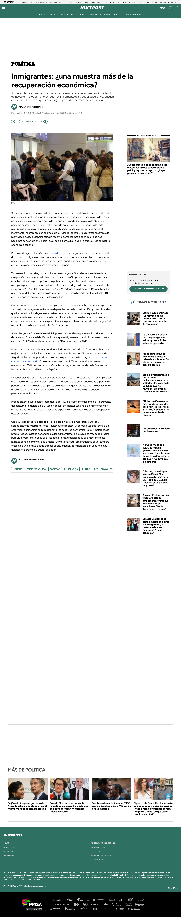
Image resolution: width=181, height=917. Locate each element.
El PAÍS (58, 900)
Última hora (163, 7)
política (43, 15)
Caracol (141, 900)
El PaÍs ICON (96, 908)
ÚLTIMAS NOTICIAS (133, 15)
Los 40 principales (71, 900)
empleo (86, 469)
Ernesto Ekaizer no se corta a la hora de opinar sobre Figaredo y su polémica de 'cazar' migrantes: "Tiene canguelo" (156, 525)
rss (5, 860)
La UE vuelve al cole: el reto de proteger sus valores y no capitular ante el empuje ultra (155, 339)
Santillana (85, 900)
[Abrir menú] (3, 7)
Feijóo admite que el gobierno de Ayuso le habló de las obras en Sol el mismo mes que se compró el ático (156, 359)
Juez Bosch (121, 2)
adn (130, 900)
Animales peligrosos (168, 2)
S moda (108, 908)
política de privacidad (100, 856)
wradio (85, 904)
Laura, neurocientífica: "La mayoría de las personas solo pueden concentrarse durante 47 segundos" (155, 318)
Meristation (134, 908)
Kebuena (138, 904)
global (54, 15)
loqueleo (120, 908)
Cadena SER (112, 900)
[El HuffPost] (92, 7)
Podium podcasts (84, 908)
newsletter (8, 856)
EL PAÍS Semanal (118, 904)
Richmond (56, 908)
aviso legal (95, 851)
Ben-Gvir (68, 2)
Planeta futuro (128, 904)
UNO (77, 904)
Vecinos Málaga (150, 2)
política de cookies (99, 847)
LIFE (73, 15)
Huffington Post (62, 904)
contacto (8, 851)
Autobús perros (135, 2)
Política (23, 64)
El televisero (95, 15)
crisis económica (36, 469)
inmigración (71, 469)
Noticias (17, 469)
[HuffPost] (13, 834)
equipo (6, 843)
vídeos (81, 15)
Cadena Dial (107, 904)
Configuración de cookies (102, 843)
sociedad (55, 469)
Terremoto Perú (56, 2)
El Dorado (62, 253)
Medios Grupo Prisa (33, 909)
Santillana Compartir (100, 900)
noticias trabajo (113, 15)
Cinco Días (96, 904)
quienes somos (10, 847)
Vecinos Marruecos (24, 2)
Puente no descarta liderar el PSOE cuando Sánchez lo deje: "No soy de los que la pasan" (111, 806)
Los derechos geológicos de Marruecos (156, 430)
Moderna (70, 908)
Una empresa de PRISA (33, 902)
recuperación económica (108, 469)
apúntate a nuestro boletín (148, 289)
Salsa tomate (96, 2)
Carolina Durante (81, 2)
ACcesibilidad (96, 860)
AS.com (121, 900)
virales (64, 15)
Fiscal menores (41, 2)
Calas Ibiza (109, 2)
